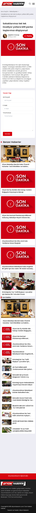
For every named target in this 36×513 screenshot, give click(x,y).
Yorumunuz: (7, 113)
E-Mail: (5, 105)
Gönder (7, 134)
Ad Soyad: (6, 97)
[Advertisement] (18, 453)
